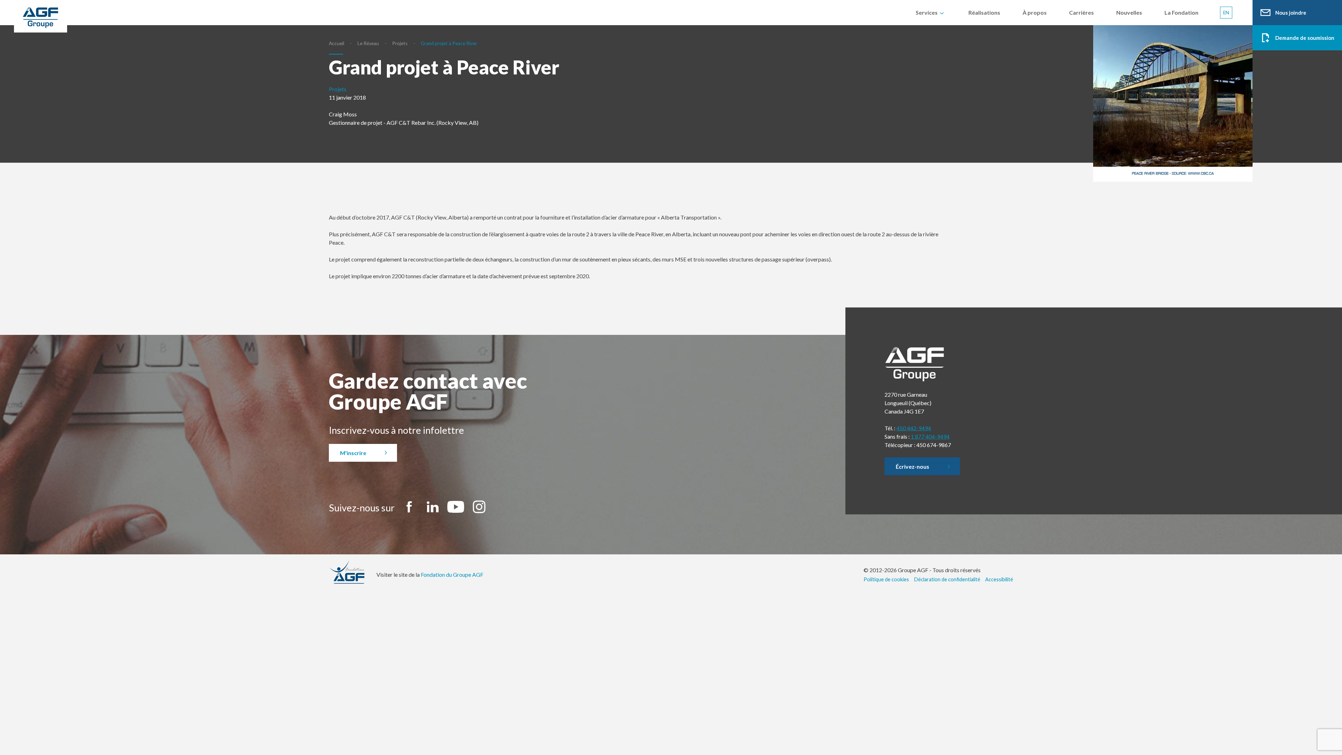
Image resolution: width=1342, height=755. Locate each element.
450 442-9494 (913, 428)
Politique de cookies (886, 579)
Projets (399, 43)
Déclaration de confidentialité (947, 579)
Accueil (336, 43)
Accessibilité (999, 579)
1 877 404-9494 (930, 436)
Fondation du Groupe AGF (452, 574)
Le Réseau (368, 43)
